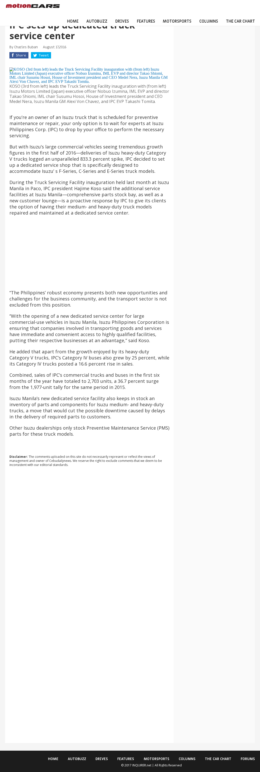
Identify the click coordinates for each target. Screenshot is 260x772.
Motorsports (177, 21)
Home (72, 21)
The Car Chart (240, 21)
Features (146, 21)
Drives (122, 21)
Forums (248, 758)
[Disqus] (89, 539)
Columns (208, 21)
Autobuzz (96, 21)
